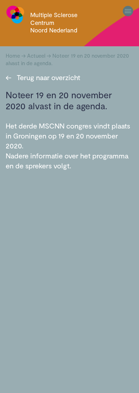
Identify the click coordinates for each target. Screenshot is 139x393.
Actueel (36, 55)
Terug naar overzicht (43, 77)
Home (13, 55)
